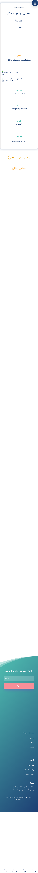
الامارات (11, 255)
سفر (21, 398)
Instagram (15, 109)
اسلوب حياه (21, 93)
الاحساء (11, 300)
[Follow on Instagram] (26, 788)
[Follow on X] (21, 788)
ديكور (14, 93)
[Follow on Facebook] (15, 788)
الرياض (11, 492)
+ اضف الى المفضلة (19, 7)
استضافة (11, 210)
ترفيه (22, 210)
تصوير (17, 447)
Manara (18, 800)
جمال (21, 350)
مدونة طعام (22, 632)
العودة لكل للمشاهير (19, 157)
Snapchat (23, 109)
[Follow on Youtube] (32, 788)
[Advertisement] (19, 840)
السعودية (19, 124)
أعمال (11, 540)
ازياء (10, 350)
